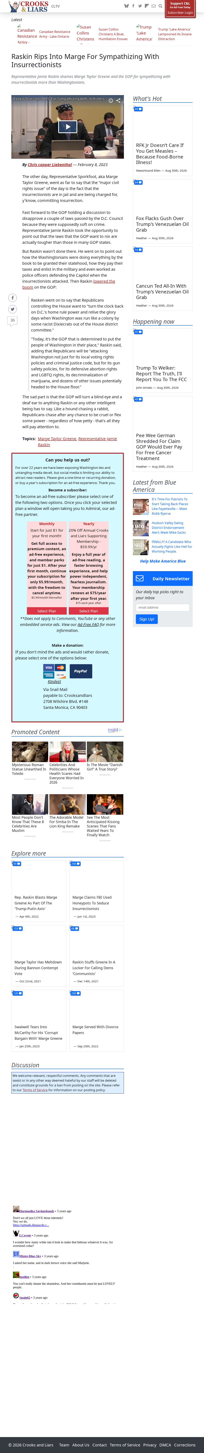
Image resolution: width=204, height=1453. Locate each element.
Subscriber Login (180, 13)
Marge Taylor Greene (57, 438)
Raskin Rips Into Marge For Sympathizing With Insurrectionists (85, 60)
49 (136, 399)
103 (15, 928)
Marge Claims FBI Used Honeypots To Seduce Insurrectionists (92, 903)
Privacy (149, 1445)
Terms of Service (35, 1090)
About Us (80, 1445)
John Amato (144, 388)
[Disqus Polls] (67, 1148)
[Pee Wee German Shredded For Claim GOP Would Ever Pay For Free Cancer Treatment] (162, 413)
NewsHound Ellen (148, 170)
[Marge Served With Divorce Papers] (97, 1005)
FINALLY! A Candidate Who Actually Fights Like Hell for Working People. (172, 547)
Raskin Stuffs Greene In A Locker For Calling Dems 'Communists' (94, 968)
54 (136, 250)
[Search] (160, 6)
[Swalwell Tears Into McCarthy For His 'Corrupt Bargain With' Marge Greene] (39, 1005)
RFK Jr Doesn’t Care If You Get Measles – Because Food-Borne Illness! (159, 153)
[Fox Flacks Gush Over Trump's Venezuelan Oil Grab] (162, 196)
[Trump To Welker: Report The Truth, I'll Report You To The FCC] (162, 345)
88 (73, 928)
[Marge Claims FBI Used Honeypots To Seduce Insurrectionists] (97, 876)
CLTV (55, 6)
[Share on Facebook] (12, 298)
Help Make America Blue (163, 561)
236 (73, 993)
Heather (141, 238)
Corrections (185, 1445)
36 (12, 320)
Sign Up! (146, 619)
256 (73, 864)
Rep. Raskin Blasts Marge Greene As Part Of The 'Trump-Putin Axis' (36, 903)
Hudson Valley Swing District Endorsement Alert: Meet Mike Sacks (169, 528)
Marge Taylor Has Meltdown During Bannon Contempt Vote (38, 968)
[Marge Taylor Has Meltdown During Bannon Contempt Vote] (39, 940)
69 (136, 109)
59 (15, 864)
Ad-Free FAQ (88, 624)
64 (136, 182)
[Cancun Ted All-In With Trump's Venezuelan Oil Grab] (162, 263)
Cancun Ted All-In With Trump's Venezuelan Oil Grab (162, 291)
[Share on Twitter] (12, 309)
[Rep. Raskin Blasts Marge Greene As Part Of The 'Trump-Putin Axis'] (39, 876)
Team (64, 1445)
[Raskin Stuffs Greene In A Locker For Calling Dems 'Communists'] (97, 940)
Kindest (54, 681)
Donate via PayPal (81, 671)
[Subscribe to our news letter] (153, 6)
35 (136, 332)
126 (15, 993)
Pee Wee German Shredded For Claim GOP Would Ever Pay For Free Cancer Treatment (159, 446)
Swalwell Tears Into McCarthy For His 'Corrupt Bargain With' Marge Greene (38, 1032)
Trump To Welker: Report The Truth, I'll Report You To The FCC (161, 373)
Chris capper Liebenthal (50, 164)
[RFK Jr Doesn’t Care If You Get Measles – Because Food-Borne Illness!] (162, 122)
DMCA (165, 1445)
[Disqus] (67, 1254)
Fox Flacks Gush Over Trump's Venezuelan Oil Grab (162, 224)
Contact (99, 1445)
